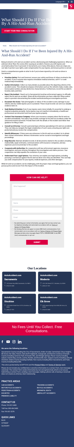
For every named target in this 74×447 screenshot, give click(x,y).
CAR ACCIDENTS (7, 385)
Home (4, 46)
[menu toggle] (65, 6)
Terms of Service (54, 365)
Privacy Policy (40, 365)
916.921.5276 (9, 411)
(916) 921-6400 (10, 286)
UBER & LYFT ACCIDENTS (46, 393)
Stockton (9, 301)
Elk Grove (45, 301)
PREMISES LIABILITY (9, 396)
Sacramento (10, 279)
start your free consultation (19, 31)
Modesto (45, 279)
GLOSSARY (5, 426)
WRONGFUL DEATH (44, 390)
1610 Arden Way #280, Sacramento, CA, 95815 (18, 283)
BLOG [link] (3, 420)
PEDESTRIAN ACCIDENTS (10, 390)
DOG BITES (5, 393)
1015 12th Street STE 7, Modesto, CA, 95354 (53, 283)
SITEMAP (4, 423)
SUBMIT (37, 242)
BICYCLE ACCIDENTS (45, 388)
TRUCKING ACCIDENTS (45, 385)
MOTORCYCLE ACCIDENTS (11, 388)
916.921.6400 (12, 405)
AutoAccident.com (12, 275)
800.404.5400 (13, 408)
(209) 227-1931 (46, 286)
